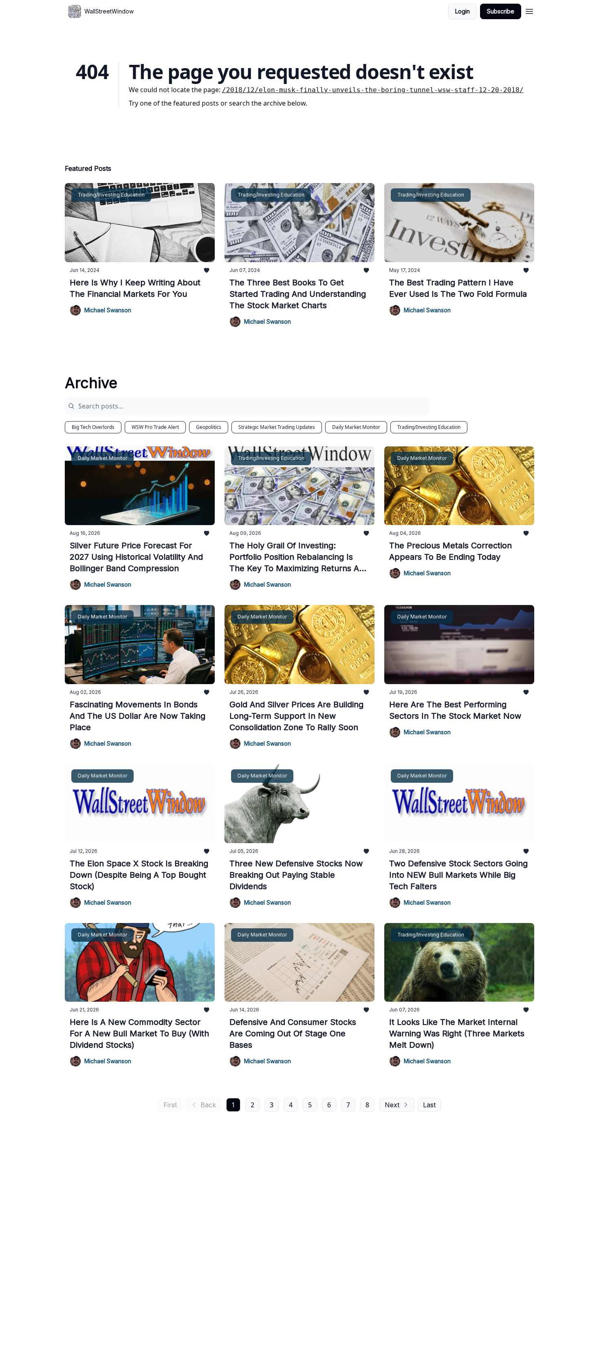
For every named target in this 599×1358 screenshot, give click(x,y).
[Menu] (529, 10)
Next (392, 1105)
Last (429, 1105)
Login (462, 11)
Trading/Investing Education (428, 427)
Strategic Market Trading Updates (276, 427)
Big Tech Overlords (93, 427)
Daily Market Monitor (356, 427)
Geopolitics (208, 427)
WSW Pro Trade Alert (155, 427)
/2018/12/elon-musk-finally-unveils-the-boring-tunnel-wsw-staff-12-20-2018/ (373, 90)
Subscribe (500, 11)
